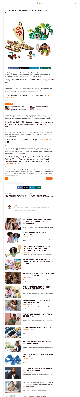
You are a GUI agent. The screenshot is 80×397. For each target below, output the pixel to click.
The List (24, 13)
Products (20, 13)
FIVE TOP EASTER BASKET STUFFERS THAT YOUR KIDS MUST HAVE (36, 288)
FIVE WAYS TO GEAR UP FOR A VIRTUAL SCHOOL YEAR (37, 315)
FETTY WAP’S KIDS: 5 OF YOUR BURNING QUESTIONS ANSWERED (37, 369)
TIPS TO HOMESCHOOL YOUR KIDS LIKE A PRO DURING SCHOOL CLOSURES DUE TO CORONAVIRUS (38, 384)
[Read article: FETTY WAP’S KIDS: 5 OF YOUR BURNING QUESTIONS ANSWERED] (13, 373)
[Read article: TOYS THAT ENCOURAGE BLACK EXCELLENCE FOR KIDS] (13, 237)
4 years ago (32, 252)
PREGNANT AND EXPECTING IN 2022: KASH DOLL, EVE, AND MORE (38, 274)
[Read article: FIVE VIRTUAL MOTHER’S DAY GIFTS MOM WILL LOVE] (13, 359)
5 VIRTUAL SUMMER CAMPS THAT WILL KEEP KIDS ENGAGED (37, 342)
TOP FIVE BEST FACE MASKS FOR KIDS (37, 327)
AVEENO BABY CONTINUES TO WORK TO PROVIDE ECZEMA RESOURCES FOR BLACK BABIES (37, 221)
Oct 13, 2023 (14, 110)
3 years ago (32, 225)
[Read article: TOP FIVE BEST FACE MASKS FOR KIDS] (13, 332)
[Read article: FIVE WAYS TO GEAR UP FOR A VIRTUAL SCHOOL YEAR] (13, 319)
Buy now (45, 139)
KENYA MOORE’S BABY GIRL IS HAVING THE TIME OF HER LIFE (37, 301)
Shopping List (21, 183)
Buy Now (47, 79)
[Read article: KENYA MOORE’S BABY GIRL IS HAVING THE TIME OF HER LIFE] (13, 305)
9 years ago (15, 13)
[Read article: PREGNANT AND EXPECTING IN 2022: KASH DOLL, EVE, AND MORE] (13, 278)
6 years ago (30, 304)
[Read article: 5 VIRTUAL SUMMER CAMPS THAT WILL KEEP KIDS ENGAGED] (13, 346)
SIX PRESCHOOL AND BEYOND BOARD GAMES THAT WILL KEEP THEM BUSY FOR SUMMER (38, 262)
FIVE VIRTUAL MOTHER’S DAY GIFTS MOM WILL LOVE (38, 356)
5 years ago (30, 277)
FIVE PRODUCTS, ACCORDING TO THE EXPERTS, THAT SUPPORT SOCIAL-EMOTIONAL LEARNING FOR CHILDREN (37, 248)
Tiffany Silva (26, 225)
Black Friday (10, 183)
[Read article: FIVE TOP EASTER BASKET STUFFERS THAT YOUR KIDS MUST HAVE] (13, 292)
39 (36, 290)
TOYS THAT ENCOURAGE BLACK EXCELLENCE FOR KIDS (34, 234)
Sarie (10, 13)
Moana (15, 183)
